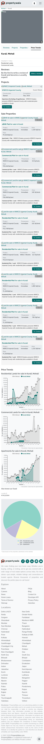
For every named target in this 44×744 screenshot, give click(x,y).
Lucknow (4, 675)
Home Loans (6, 597)
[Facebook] (23, 561)
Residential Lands (7, 63)
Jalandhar (4, 669)
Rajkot (3, 692)
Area (33, 127)
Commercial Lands (7, 65)
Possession (24, 127)
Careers (4, 591)
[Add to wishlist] (22, 86)
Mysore (4, 681)
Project (5, 127)
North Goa (5, 655)
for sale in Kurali (12, 124)
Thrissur (25, 695)
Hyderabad (26, 629)
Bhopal (24, 658)
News (3, 594)
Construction (7, 93)
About (3, 589)
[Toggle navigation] (40, 3)
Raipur (24, 689)
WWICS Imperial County (11, 90)
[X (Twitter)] (27, 561)
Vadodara (4, 701)
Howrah (25, 637)
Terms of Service (7, 600)
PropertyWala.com (17, 735)
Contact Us (32, 594)
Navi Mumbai (6, 626)
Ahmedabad (5, 640)
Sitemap (4, 603)
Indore (3, 666)
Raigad (4, 689)
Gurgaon (4, 617)
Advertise (31, 603)
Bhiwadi (4, 658)
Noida (3, 614)
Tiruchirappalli (6, 698)
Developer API (33, 597)
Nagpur (24, 681)
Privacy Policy (33, 600)
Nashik (24, 683)
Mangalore (26, 678)
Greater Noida (27, 614)
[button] (34, 3)
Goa (23, 652)
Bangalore (26, 626)
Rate (4, 133)
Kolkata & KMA (27, 635)
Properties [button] (24, 48)
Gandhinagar (6, 643)
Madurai (4, 678)
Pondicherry (26, 686)
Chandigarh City (7, 646)
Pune (3, 635)
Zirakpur (25, 649)
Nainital (4, 683)
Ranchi (24, 692)
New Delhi (26, 612)
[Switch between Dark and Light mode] (39, 739)
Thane (24, 623)
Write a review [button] (36, 74)
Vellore (24, 701)
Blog (29, 591)
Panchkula (5, 649)
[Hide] (3, 86)
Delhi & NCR (6, 612)
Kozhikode (26, 672)
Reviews (6, 48)
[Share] (41, 86)
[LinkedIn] (32, 561)
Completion (27, 93)
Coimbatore (26, 660)
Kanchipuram (27, 669)
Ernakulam (26, 663)
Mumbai (4, 623)
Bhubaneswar (6, 660)
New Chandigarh (7, 652)
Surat (3, 695)
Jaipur (24, 666)
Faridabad (25, 617)
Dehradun (4, 663)
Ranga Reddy (27, 632)
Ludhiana (25, 675)
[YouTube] (41, 561)
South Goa (26, 655)
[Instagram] (36, 561)
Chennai (4, 629)
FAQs (30, 589)
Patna (3, 686)
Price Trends (36, 48)
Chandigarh (26, 643)
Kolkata (4, 637)
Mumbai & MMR (28, 620)
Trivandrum (26, 698)
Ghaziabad (5, 620)
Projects (15, 48)
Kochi (3, 672)
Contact (8, 107)
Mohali (3, 8)
